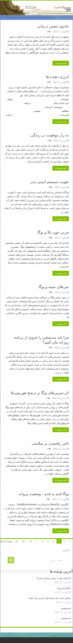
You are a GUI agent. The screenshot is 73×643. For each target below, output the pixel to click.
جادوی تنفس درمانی (53, 26)
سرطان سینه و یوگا (54, 286)
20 (23, 541)
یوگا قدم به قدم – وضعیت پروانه (44, 494)
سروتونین (66, 608)
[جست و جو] (11, 560)
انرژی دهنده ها (57, 76)
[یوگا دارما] (36, 8)
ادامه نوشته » (61, 63)
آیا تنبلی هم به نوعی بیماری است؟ (53, 578)
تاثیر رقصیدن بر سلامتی (50, 443)
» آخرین (67, 550)
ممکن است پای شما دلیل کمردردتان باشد (49, 598)
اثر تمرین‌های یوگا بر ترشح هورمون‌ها (40, 392)
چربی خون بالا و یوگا (53, 232)
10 (30, 541)
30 (16, 541)
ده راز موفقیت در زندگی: (49, 135)
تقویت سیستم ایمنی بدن (49, 181)
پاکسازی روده (64, 588)
